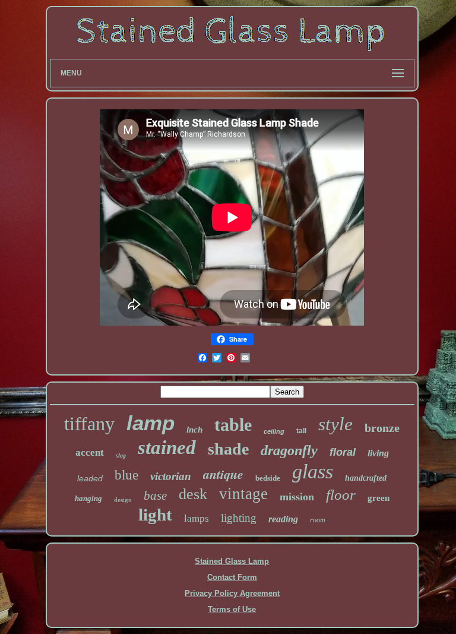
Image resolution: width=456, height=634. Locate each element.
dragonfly (289, 450)
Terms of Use (232, 609)
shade (228, 449)
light (155, 514)
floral (343, 452)
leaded (90, 478)
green (379, 498)
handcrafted (366, 478)
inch (194, 429)
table (233, 424)
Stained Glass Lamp (232, 561)
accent (89, 452)
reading (283, 519)
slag (121, 455)
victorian (170, 476)
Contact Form (232, 577)
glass (312, 471)
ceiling (274, 431)
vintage (243, 494)
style (335, 424)
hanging (88, 498)
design (123, 499)
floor (341, 495)
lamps (196, 518)
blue (126, 475)
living (378, 453)
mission (297, 497)
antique (223, 474)
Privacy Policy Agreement (232, 593)
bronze (382, 427)
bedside (267, 478)
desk (193, 494)
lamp (150, 422)
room (317, 520)
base (155, 495)
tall (301, 431)
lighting (238, 518)
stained (167, 447)
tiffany (89, 423)
